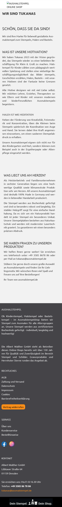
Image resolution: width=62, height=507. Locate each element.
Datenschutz (8, 385)
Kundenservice (9, 430)
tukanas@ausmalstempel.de (17, 490)
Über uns (6, 426)
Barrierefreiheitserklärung (15, 398)
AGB (4, 377)
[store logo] (19, 5)
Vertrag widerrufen (13, 406)
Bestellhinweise (10, 434)
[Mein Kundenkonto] (51, 5)
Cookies (6, 394)
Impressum (7, 389)
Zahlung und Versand (13, 381)
